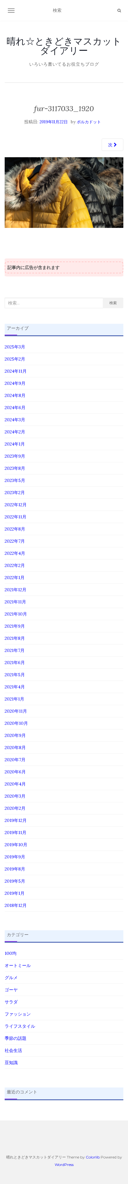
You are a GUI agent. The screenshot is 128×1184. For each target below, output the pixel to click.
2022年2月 (15, 565)
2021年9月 (15, 626)
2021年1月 (14, 699)
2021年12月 (15, 589)
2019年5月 (15, 881)
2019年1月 (15, 893)
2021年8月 (15, 638)
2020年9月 (15, 735)
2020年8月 (15, 747)
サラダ (11, 1002)
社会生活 (13, 1050)
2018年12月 (16, 905)
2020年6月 (15, 772)
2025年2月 (15, 359)
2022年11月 (15, 517)
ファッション (18, 1014)
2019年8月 (15, 869)
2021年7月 (15, 650)
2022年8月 (15, 529)
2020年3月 (15, 796)
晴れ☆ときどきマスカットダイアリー (64, 45)
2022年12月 (16, 504)
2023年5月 (15, 480)
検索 (113, 302)
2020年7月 (15, 759)
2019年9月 (15, 857)
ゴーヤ (11, 990)
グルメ (11, 977)
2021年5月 (15, 674)
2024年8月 (15, 395)
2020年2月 (15, 808)
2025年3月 (15, 347)
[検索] (119, 10)
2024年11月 (16, 371)
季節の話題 (15, 1038)
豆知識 (11, 1062)
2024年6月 (15, 407)
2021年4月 (15, 687)
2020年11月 (16, 711)
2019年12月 (16, 820)
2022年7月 (15, 541)
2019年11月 (15, 832)
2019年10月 (16, 844)
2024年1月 (15, 444)
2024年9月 (15, 383)
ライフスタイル (20, 1026)
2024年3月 (15, 419)
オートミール (18, 965)
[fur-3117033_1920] (64, 192)
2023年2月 (15, 492)
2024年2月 (15, 432)
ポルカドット (89, 122)
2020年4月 (15, 784)
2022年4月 (15, 553)
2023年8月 (15, 468)
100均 (10, 953)
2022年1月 (15, 577)
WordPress (64, 1164)
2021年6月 (15, 662)
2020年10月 (16, 723)
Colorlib (93, 1157)
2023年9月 (15, 456)
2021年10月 (16, 614)
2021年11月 (15, 602)
